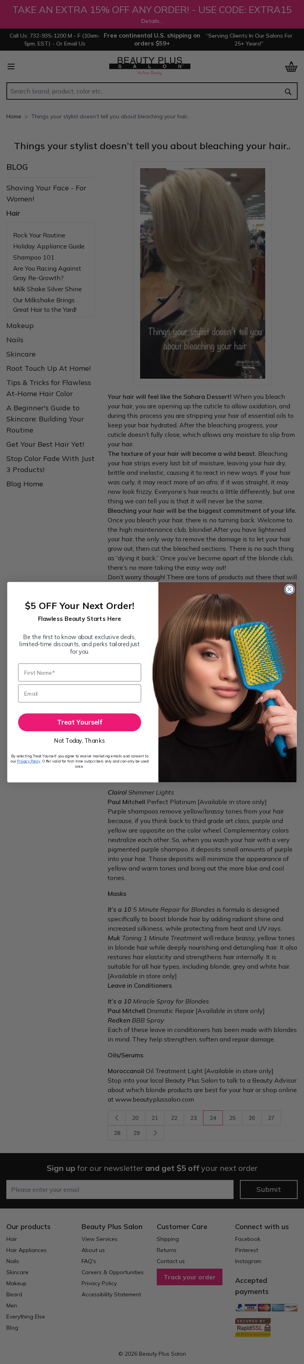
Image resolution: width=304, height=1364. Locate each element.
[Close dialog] (289, 589)
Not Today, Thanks (79, 740)
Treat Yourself (79, 722)
